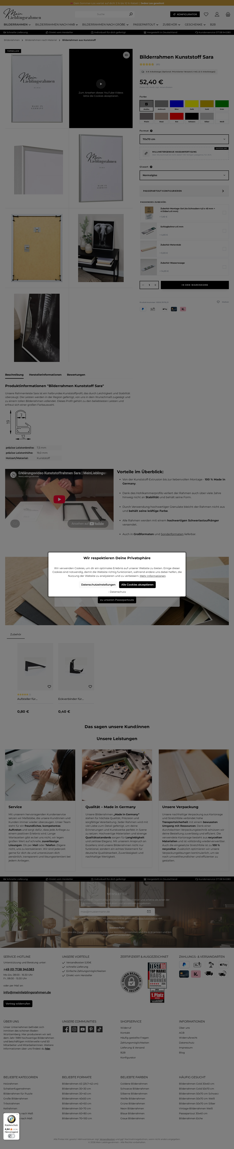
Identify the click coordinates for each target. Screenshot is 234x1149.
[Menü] (17, 1115)
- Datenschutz (117, 591)
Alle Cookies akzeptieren (137, 584)
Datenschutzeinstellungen (98, 584)
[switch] (11, 1136)
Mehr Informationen (153, 575)
